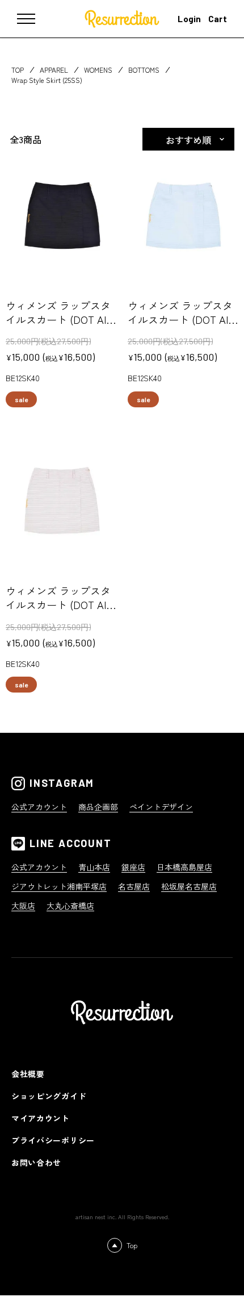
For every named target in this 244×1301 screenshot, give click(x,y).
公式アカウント (39, 806)
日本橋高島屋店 (184, 867)
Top (132, 1245)
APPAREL (54, 69)
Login (189, 19)
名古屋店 (134, 886)
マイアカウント (40, 1118)
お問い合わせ (36, 1162)
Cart (217, 19)
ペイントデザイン (161, 806)
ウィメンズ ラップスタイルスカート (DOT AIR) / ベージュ (58, 604)
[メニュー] (34, 18)
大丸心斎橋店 (70, 905)
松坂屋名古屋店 (189, 886)
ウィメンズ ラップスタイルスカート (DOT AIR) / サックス (180, 319)
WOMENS (98, 69)
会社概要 (28, 1073)
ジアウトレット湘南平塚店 (59, 886)
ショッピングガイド (48, 1096)
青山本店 (94, 867)
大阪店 (23, 905)
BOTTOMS (143, 69)
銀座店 (133, 867)
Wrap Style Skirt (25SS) (46, 80)
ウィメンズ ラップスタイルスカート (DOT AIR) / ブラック (58, 319)
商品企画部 (98, 806)
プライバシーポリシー (53, 1140)
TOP (17, 69)
